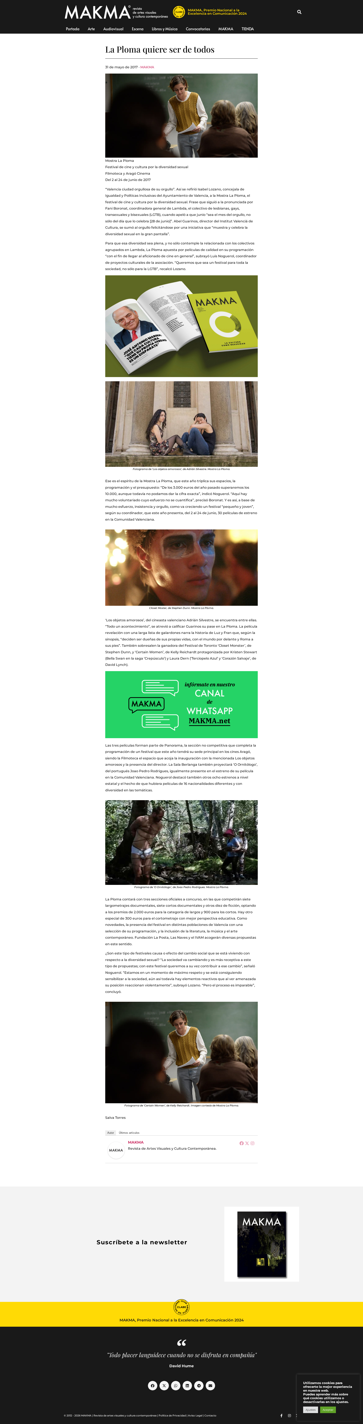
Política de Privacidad (172, 1415)
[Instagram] (252, 1143)
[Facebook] (241, 1143)
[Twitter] (247, 1143)
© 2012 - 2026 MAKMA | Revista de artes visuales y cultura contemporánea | (111, 1415)
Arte (91, 28)
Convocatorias (198, 28)
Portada (72, 28)
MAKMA (225, 28)
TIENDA (248, 28)
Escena (137, 28)
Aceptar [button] (328, 1409)
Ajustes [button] (311, 1409)
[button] (299, 12)
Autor (110, 1132)
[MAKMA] (116, 1150)
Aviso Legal (195, 1415)
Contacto (210, 1415)
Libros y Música (165, 28)
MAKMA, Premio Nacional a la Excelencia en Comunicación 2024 (217, 12)
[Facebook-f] (281, 1415)
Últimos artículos (129, 1132)
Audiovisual (113, 28)
